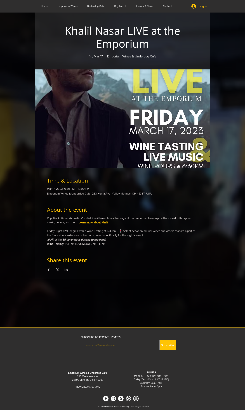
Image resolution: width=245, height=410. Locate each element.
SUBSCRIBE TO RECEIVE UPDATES (101, 337)
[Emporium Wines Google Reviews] (128, 398)
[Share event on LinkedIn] (66, 269)
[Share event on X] (57, 269)
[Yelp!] (121, 398)
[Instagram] (113, 398)
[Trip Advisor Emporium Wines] (136, 398)
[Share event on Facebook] (48, 269)
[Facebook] (106, 398)
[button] (144, 6)
